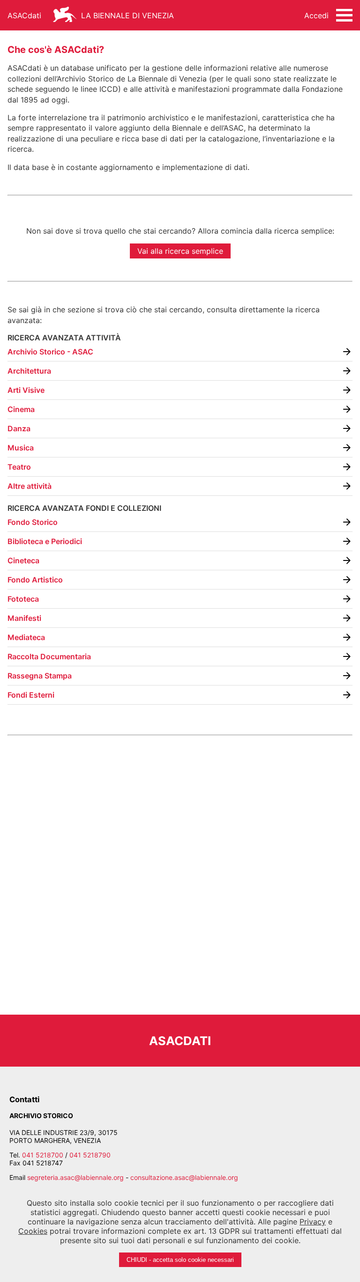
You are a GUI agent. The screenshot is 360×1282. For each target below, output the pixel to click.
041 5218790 (90, 1155)
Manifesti (24, 618)
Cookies (32, 1231)
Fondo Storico (33, 522)
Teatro (19, 467)
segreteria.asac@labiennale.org (75, 1177)
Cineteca (23, 560)
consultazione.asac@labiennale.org (184, 1177)
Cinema (21, 409)
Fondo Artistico (35, 579)
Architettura (29, 371)
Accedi (316, 15)
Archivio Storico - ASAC (50, 351)
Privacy (313, 1221)
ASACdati (24, 15)
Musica (21, 447)
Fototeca (23, 599)
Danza (19, 428)
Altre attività (30, 486)
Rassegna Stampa (40, 675)
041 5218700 (42, 1155)
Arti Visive (26, 390)
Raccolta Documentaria (49, 656)
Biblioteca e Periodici (45, 541)
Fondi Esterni (31, 695)
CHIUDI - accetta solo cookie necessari (180, 1259)
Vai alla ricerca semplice (180, 251)
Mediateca (26, 637)
